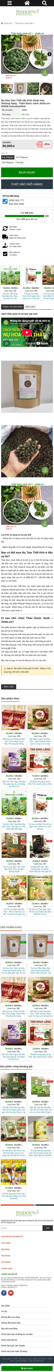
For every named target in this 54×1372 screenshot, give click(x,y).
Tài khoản (5, 1262)
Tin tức (4, 1311)
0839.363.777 (16, 200)
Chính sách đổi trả (9, 1340)
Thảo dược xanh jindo (24, 23)
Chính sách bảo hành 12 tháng (14, 1351)
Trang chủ (7, 23)
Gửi (47, 1228)
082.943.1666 (16, 204)
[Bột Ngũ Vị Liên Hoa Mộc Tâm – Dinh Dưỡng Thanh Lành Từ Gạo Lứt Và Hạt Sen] (40, 725)
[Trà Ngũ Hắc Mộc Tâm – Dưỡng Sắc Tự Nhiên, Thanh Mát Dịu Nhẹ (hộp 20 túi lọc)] (40, 853)
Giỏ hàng (5, 1249)
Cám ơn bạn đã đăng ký (12, 1237)
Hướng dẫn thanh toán (10, 1323)
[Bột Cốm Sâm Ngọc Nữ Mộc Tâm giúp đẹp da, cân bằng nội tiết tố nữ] (14, 768)
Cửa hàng (5, 1243)
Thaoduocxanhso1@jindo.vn (17, 1285)
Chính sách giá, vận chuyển (13, 1346)
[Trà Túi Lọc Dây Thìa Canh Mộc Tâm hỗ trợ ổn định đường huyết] (14, 853)
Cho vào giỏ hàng (27, 184)
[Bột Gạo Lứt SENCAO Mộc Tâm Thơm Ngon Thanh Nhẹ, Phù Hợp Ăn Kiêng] (14, 725)
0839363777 (12, 1287)
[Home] (27, 12)
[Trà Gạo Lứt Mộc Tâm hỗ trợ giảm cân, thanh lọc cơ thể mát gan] (31, 283)
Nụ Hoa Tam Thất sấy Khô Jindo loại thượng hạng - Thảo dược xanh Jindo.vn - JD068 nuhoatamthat (26, 103)
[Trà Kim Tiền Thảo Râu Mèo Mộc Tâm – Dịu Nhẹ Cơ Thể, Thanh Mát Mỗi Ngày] (10, 283)
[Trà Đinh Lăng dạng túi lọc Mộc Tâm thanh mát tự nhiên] (40, 768)
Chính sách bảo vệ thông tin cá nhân (17, 1334)
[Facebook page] (4, 1293)
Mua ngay (27, 172)
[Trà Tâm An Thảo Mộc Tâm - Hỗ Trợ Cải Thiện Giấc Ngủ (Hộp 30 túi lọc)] (40, 895)
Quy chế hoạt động (9, 1328)
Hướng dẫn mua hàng (10, 1317)
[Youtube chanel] (11, 1293)
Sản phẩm (5, 1256)
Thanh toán (6, 1269)
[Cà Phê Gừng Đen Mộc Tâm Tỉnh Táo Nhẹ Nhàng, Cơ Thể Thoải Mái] (13, 1179)
